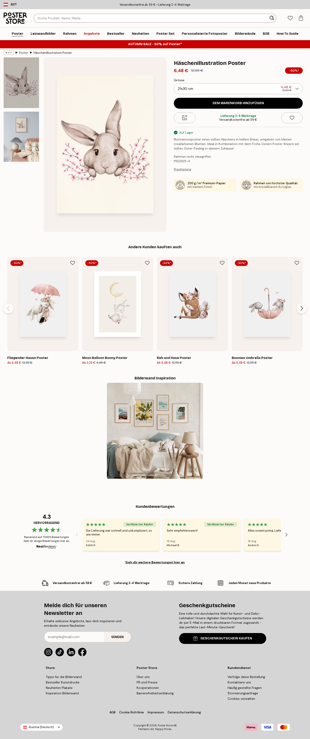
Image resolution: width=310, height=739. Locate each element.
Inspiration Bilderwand (62, 693)
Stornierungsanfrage (243, 693)
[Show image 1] (21, 82)
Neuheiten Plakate (59, 688)
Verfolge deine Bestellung (246, 677)
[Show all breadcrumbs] (9, 52)
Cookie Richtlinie (131, 712)
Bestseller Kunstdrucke (62, 682)
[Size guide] (184, 117)
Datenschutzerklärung (184, 712)
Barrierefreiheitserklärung (155, 693)
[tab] (290, 18)
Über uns (143, 677)
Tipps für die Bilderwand (64, 677)
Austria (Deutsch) (41, 727)
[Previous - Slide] (8, 308)
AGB (112, 712)
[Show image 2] (21, 137)
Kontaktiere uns (239, 682)
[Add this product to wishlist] (292, 117)
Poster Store (165, 725)
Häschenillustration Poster (53, 53)
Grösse (179, 80)
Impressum (156, 712)
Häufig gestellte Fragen (245, 688)
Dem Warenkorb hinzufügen (238, 103)
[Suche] (272, 18)
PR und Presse (147, 682)
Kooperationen (148, 688)
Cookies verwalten (241, 699)
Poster (23, 53)
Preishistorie (182, 169)
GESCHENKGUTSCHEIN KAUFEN (226, 638)
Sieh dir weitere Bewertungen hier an (155, 562)
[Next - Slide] (301, 308)
